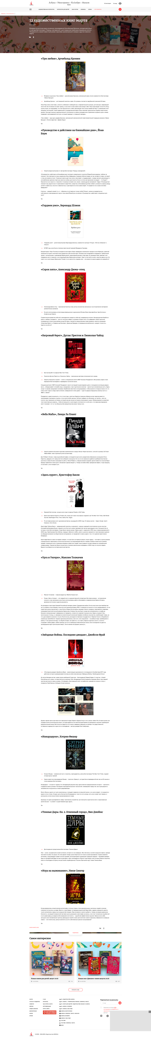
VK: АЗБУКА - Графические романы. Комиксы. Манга (75, 1001)
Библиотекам (33, 1011)
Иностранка (63, 3)
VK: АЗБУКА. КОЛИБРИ (66, 1006)
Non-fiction (75, 9)
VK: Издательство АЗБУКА (68, 999)
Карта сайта (46, 1008)
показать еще (75, 989)
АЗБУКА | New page (66, 1018)
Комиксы (83, 9)
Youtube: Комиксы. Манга (68, 1022)
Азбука (52, 3)
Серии (90, 9)
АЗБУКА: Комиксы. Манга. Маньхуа (70, 1013)
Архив (31, 1015)
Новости (31, 1003)
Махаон (85, 3)
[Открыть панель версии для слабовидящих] (120, 3)
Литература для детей (63, 9)
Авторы (31, 1006)
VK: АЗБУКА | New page (67, 1008)
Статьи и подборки (34, 1001)
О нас (44, 999)
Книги (69, 4)
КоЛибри (75, 3)
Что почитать (98, 9)
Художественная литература (46, 9)
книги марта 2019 (34, 927)
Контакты (45, 1001)
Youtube (63, 1020)
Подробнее (75, 932)
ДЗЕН (62, 1025)
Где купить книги (48, 1003)
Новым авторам (33, 1008)
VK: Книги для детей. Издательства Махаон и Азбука (75, 1003)
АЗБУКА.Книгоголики (66, 1011)
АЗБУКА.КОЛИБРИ (65, 1015)
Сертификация (47, 1006)
